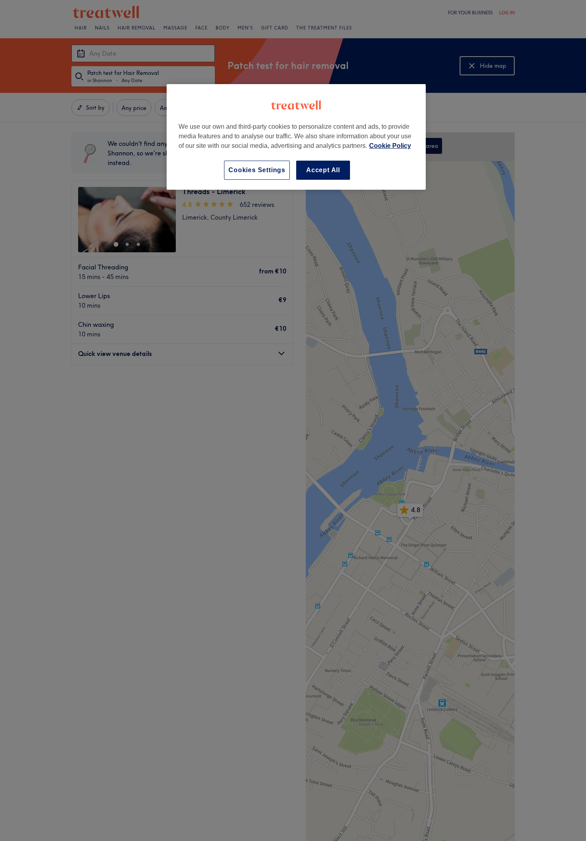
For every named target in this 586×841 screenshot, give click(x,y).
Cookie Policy (390, 145)
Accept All (323, 170)
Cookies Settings (256, 170)
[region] (296, 137)
